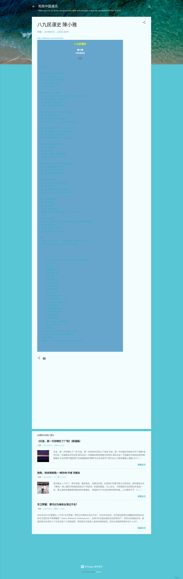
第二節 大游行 (47, 151)
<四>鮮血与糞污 (48, 86)
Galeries (99, 572)
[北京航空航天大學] (53, 295)
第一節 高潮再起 (48, 147)
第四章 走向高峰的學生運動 (51, 144)
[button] (144, 23)
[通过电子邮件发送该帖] (44, 359)
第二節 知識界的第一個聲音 (53, 118)
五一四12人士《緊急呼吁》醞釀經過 (57, 334)
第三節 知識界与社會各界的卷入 (55, 189)
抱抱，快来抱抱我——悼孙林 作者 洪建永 (58, 473)
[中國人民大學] (51, 283)
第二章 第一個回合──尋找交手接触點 (56, 112)
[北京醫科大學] (51, 305)
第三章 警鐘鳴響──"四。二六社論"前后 (56, 128)
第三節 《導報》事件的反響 (53, 154)
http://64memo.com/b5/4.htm (50, 38)
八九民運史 (44, 67)
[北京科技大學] (51, 299)
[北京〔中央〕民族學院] (55, 321)
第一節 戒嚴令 (47, 202)
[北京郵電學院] (51, 315)
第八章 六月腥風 (46, 218)
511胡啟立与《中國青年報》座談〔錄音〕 (60, 331)
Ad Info (177, 577)
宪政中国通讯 (48, 6)
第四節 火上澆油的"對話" (52, 157)
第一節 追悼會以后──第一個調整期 (57, 131)
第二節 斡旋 (46, 186)
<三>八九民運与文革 (50, 83)
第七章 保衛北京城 (47, 199)
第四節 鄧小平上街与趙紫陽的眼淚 (56, 192)
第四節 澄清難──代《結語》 (54, 231)
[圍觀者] (48, 328)
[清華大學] (49, 276)
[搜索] (149, 7)
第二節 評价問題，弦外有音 (53, 99)
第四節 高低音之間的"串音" (53, 106)
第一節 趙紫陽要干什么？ (52, 167)
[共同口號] (49, 263)
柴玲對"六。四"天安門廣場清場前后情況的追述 (62, 341)
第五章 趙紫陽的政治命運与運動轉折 (55, 163)
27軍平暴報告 (47, 337)
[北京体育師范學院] (53, 308)
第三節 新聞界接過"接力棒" (53, 173)
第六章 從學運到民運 (48, 180)
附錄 (41, 238)
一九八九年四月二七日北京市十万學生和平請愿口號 (64, 260)
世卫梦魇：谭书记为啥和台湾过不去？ (57, 504)
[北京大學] (49, 266)
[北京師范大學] (51, 292)
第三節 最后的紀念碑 (50, 228)
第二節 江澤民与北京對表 (52, 134)
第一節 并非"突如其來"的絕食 (54, 183)
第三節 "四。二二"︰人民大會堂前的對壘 (59, 122)
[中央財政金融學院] (53, 312)
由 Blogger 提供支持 (93, 566)
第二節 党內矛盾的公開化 (52, 170)
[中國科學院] (50, 279)
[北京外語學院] (51, 286)
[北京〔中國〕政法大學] (55, 302)
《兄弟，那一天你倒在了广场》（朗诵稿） (59, 441)
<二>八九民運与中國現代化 (53, 80)
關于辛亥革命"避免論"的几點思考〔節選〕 (60, 244)
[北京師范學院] (51, 318)
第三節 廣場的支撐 (49, 209)
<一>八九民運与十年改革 (52, 77)
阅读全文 (142, 464)
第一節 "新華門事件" (50, 115)
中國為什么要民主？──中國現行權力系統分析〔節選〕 (65, 241)
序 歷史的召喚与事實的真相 (51, 73)
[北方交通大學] (51, 324)
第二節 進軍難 (47, 205)
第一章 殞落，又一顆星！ (50, 93)
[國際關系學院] (51, 270)
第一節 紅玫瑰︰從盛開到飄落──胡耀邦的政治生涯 (64, 96)
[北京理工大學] (51, 289)
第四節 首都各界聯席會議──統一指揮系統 (60, 212)
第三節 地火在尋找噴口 (51, 102)
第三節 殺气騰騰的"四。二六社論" (56, 138)
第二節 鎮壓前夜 (48, 225)
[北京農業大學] (51, 273)
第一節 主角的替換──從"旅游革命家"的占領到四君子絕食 (66, 221)
